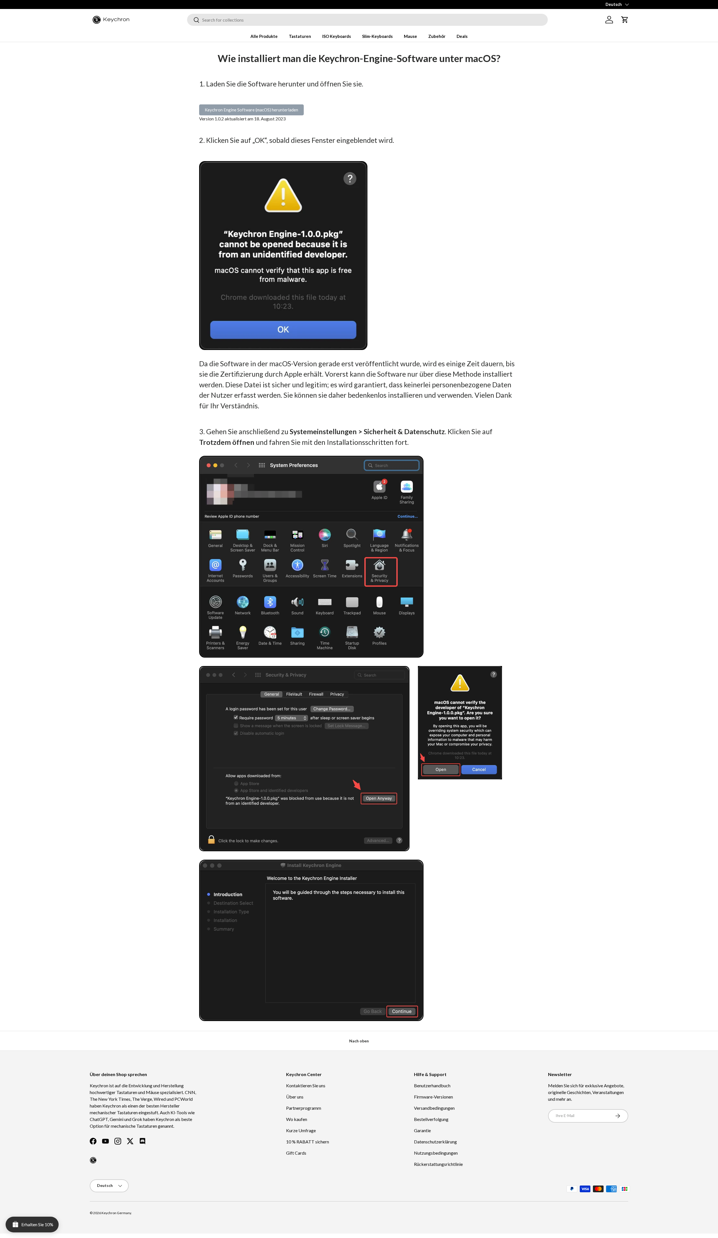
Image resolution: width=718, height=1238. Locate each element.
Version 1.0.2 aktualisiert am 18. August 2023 (242, 118)
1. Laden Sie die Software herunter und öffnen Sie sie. (281, 83)
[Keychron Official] (93, 1160)
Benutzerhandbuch (432, 1085)
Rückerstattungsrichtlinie (438, 1164)
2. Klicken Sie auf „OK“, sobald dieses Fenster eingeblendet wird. (296, 140)
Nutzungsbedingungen (436, 1152)
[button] (625, 19)
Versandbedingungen (434, 1108)
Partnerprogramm (303, 1108)
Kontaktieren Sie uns (305, 1085)
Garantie (422, 1130)
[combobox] (367, 20)
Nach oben (359, 1040)
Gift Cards (296, 1152)
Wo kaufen (296, 1119)
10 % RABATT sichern (307, 1141)
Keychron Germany (116, 1213)
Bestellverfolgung (431, 1119)
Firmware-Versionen (433, 1096)
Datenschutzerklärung (435, 1141)
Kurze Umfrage (301, 1130)
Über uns (294, 1096)
